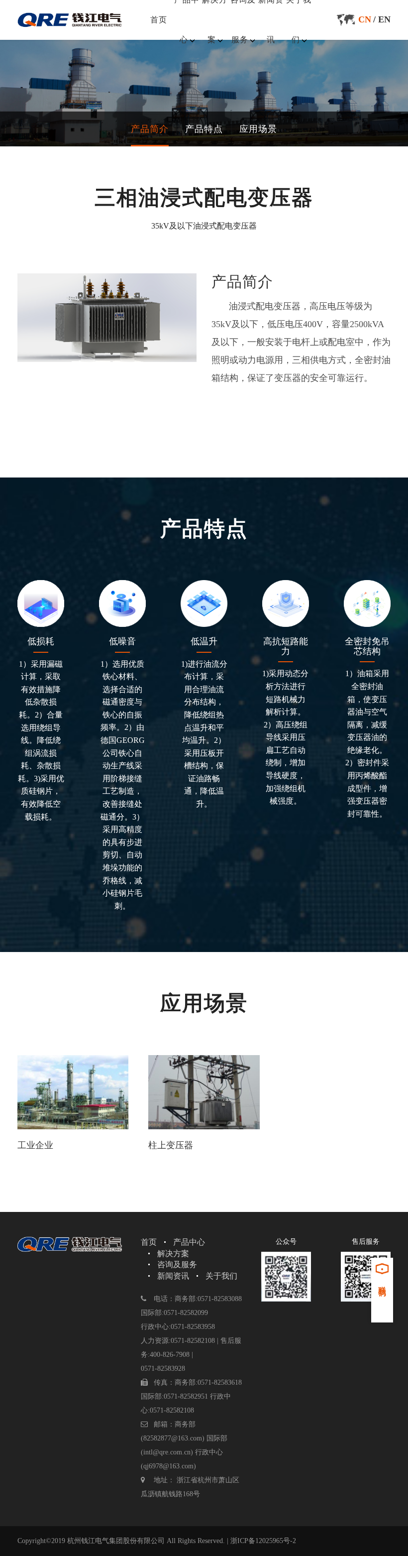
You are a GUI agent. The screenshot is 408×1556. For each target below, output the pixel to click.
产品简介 (150, 129)
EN (384, 19)
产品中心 (189, 1242)
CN (364, 19)
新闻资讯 (173, 1276)
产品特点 (204, 129)
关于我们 (221, 1276)
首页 (158, 19)
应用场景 (258, 129)
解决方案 (173, 1253)
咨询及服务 (177, 1264)
